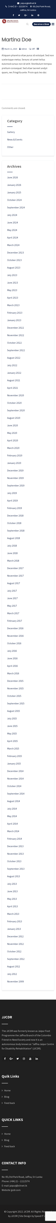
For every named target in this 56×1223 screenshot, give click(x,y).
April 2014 (12, 823)
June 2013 (12, 891)
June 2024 (12, 222)
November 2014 (15, 778)
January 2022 (14, 372)
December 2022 (15, 327)
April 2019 (12, 500)
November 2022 (15, 335)
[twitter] (19, 15)
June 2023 (12, 282)
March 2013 (13, 914)
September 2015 (15, 703)
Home (7, 1090)
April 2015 (12, 741)
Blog (6, 1096)
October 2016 (14, 643)
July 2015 (12, 718)
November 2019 (15, 478)
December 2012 (15, 936)
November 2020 (15, 395)
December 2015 (15, 681)
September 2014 (15, 793)
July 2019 (12, 493)
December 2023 (15, 252)
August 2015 (13, 711)
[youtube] (30, 1058)
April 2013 (12, 906)
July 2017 (12, 590)
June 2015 (12, 726)
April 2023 (12, 297)
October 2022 (14, 342)
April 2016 (12, 666)
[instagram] (24, 1058)
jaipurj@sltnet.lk (18, 1185)
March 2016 (13, 673)
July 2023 (12, 275)
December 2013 (15, 846)
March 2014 (13, 831)
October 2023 (14, 260)
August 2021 (13, 380)
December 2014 (15, 771)
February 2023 (14, 312)
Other (10, 147)
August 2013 (13, 876)
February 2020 (14, 455)
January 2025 (14, 192)
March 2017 (13, 613)
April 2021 (12, 388)
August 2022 (13, 357)
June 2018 (12, 553)
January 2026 (14, 185)
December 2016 (15, 628)
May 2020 (12, 433)
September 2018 (15, 530)
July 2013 (12, 883)
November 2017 (15, 575)
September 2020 (16, 410)
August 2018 (13, 538)
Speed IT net (41, 1216)
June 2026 (12, 177)
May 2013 (12, 898)
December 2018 (15, 515)
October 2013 (14, 861)
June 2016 (12, 658)
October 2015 (14, 696)
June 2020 (12, 425)
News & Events (14, 139)
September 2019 (15, 485)
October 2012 (14, 951)
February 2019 (14, 508)
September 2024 (16, 207)
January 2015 (14, 763)
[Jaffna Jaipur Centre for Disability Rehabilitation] (10, 21)
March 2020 (13, 448)
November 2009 (15, 981)
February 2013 (14, 921)
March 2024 (13, 245)
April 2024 (12, 237)
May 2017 (12, 605)
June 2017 (12, 598)
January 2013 (14, 929)
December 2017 (15, 568)
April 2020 (12, 440)
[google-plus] (25, 15)
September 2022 (16, 350)
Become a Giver (41, 24)
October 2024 (14, 200)
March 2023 (13, 305)
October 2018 (14, 523)
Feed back (9, 1103)
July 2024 (12, 215)
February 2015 (14, 756)
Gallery (11, 132)
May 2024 (12, 230)
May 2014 (12, 816)
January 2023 (14, 320)
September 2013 (15, 868)
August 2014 (13, 801)
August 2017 (13, 583)
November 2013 (15, 853)
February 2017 (14, 620)
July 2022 (12, 365)
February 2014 (14, 838)
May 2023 (12, 290)
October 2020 (14, 403)
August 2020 (13, 418)
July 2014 (12, 808)
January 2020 (14, 463)
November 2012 (15, 944)
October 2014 (14, 786)
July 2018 (12, 545)
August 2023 (13, 267)
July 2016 (12, 651)
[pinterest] (38, 15)
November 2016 (15, 635)
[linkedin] (32, 15)
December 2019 (15, 470)
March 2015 (13, 748)
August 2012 (13, 966)
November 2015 (15, 688)
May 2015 (12, 733)
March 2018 (13, 560)
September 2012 (16, 959)
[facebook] (13, 15)
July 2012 (12, 974)
